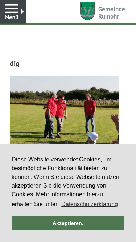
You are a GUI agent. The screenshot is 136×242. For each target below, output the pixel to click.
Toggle (13, 12)
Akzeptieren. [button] (68, 223)
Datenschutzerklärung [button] (89, 204)
